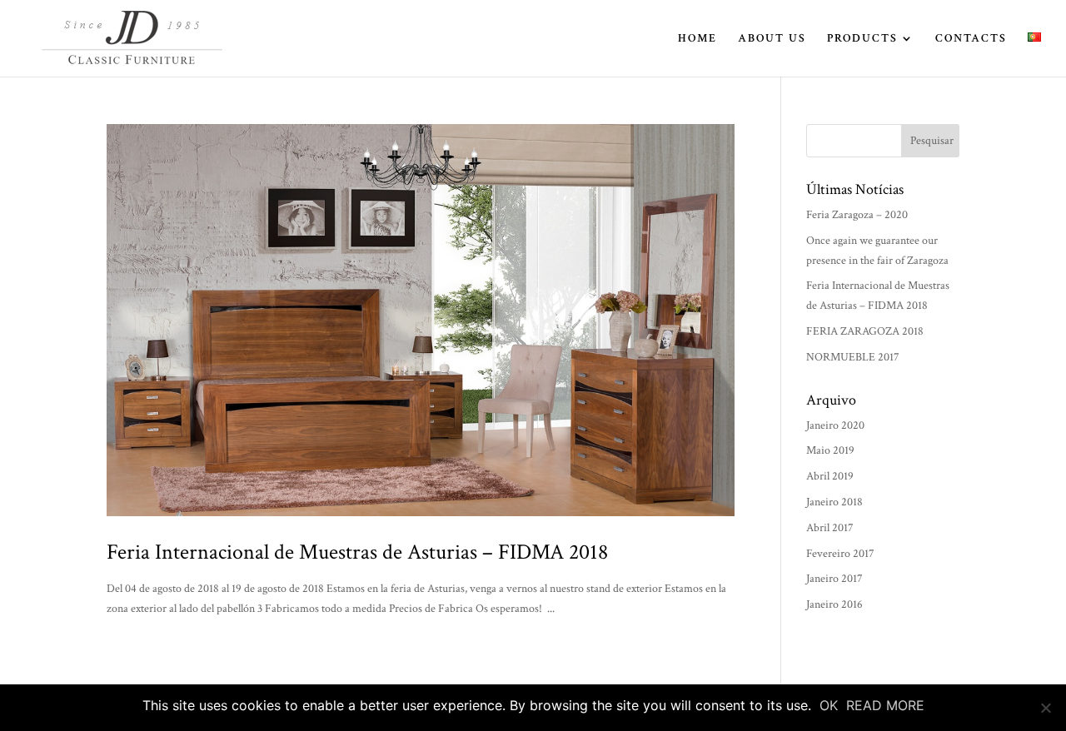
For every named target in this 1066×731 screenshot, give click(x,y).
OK (828, 705)
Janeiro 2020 (835, 425)
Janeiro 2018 (834, 502)
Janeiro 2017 (834, 578)
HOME (697, 39)
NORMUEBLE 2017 (852, 357)
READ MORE (885, 705)
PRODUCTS (862, 39)
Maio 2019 (830, 450)
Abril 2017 (830, 527)
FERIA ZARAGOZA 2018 (865, 331)
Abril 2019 (830, 476)
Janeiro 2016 (834, 604)
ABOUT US (772, 39)
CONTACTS (971, 39)
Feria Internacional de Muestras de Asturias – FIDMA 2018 (357, 552)
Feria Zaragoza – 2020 (857, 214)
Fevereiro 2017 (840, 553)
